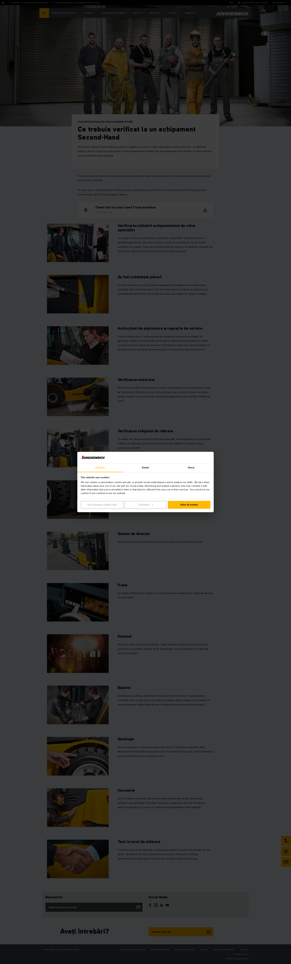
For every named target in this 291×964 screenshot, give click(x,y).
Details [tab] (145, 467)
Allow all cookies (189, 505)
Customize (143, 505)
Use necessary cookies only (102, 505)
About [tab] (191, 467)
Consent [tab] (100, 467)
